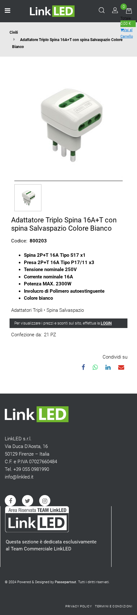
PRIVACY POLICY (78, 606)
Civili (14, 32)
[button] (68, 123)
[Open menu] (7, 11)
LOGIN (106, 323)
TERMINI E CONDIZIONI (113, 606)
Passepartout (65, 582)
